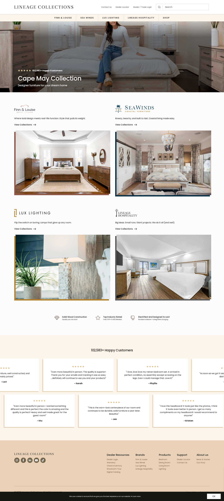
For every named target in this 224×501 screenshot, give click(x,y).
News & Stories (203, 459)
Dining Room (164, 462)
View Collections (23, 124)
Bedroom (163, 459)
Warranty (111, 462)
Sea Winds (87, 17)
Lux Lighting (110, 17)
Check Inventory (114, 465)
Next (222, 393)
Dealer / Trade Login (142, 7)
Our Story (201, 462)
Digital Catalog (113, 472)
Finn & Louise (63, 17)
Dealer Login (112, 459)
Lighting (162, 469)
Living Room (164, 465)
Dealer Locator (122, 7)
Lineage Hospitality (141, 17)
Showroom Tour (114, 469)
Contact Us (106, 7)
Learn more (136, 496)
